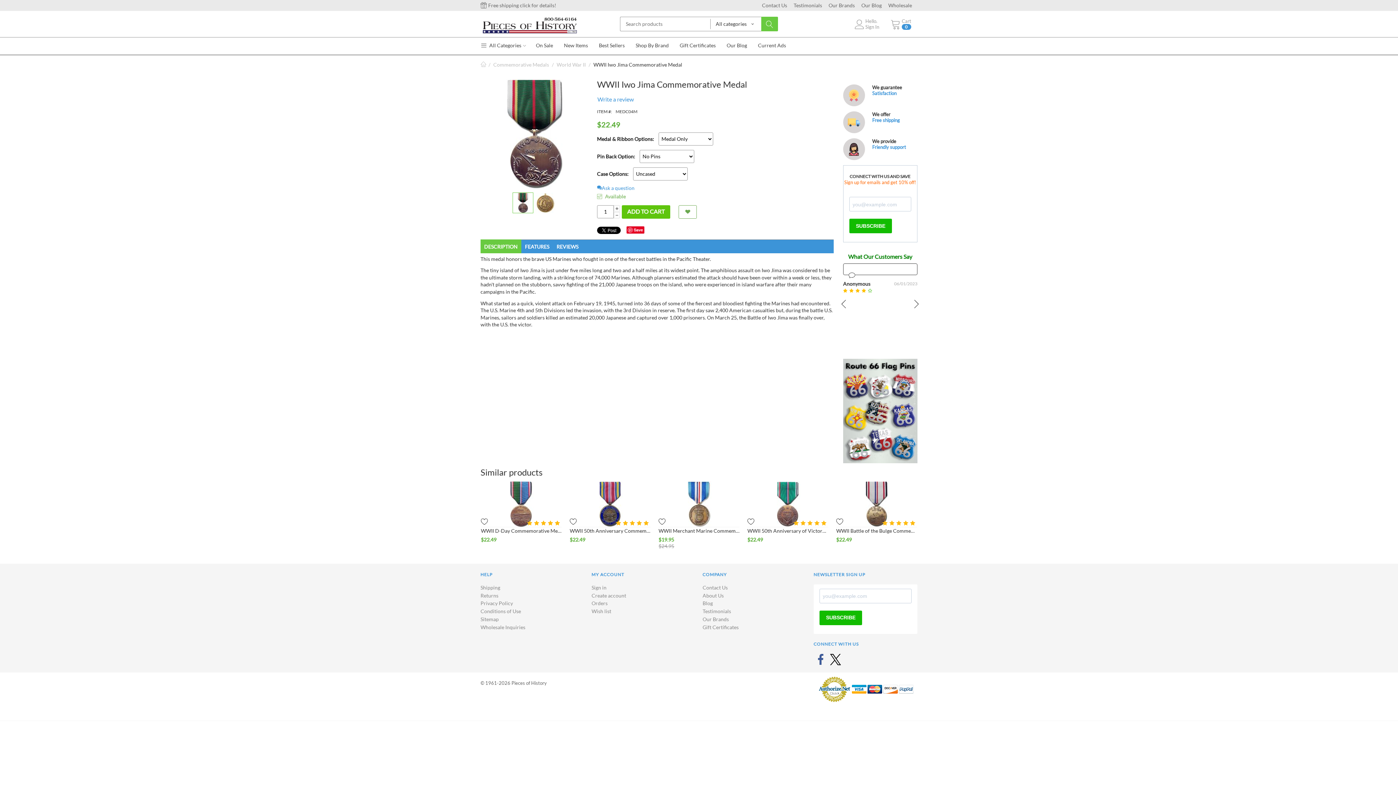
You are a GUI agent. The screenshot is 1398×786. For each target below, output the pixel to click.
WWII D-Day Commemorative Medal (521, 531)
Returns (489, 595)
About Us (713, 595)
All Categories (504, 45)
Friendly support (889, 147)
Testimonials (808, 5)
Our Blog (871, 5)
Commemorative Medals (521, 64)
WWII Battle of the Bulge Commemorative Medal (876, 531)
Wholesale (900, 5)
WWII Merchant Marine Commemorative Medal (699, 531)
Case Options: (613, 174)
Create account (609, 595)
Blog (708, 603)
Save (638, 230)
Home (483, 64)
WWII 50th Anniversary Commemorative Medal (610, 531)
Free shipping (886, 120)
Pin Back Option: (616, 156)
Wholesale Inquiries (503, 627)
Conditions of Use (501, 611)
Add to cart (646, 211)
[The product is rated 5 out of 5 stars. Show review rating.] (544, 523)
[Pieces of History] (530, 25)
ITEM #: (604, 111)
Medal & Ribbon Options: (625, 139)
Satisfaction (884, 93)
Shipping (490, 587)
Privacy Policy (497, 603)
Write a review (615, 99)
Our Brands (842, 5)
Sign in (599, 587)
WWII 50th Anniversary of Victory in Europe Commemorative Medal (787, 531)
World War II (571, 64)
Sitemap (490, 619)
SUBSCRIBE (870, 226)
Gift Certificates (721, 627)
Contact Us (774, 5)
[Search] (769, 24)
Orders (600, 603)
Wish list (601, 611)
